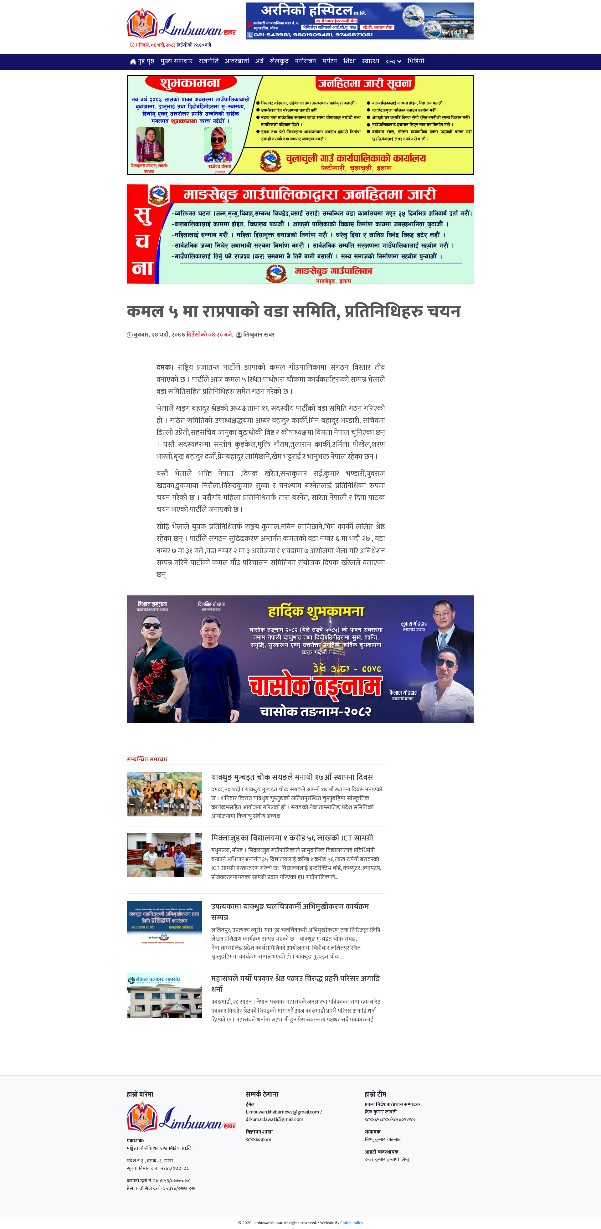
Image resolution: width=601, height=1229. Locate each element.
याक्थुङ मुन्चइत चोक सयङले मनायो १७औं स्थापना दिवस (292, 777)
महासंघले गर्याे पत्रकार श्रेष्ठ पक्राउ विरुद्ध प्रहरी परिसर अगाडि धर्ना (295, 984)
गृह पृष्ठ (145, 62)
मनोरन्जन (305, 62)
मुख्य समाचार (177, 62)
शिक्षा (349, 62)
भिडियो (416, 62)
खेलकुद (279, 62)
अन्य (391, 62)
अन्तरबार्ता (237, 62)
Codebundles (351, 1222)
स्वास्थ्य (370, 62)
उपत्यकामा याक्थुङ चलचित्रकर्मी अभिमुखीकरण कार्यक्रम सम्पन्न (290, 912)
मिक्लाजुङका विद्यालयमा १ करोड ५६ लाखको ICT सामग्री (292, 838)
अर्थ (259, 62)
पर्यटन (329, 62)
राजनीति (209, 62)
